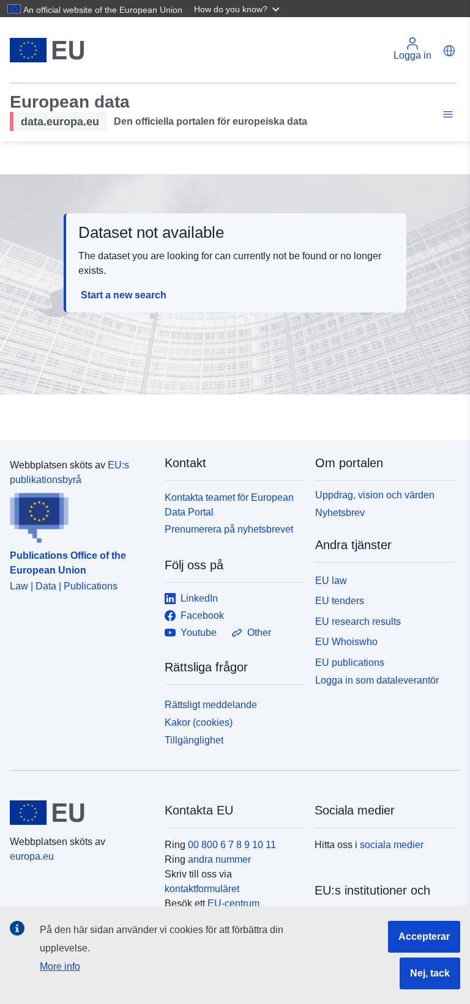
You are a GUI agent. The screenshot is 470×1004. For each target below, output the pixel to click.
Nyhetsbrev (340, 513)
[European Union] (80, 812)
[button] (238, 8)
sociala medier (391, 845)
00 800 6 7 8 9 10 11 (232, 845)
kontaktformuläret (202, 889)
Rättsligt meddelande (211, 704)
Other (259, 632)
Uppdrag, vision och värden (375, 495)
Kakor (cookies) (199, 722)
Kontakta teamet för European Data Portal (229, 504)
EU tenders (339, 601)
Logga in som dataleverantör (377, 680)
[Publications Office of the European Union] (80, 515)
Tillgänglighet (194, 740)
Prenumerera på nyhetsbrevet (229, 529)
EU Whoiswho (346, 642)
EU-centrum (233, 903)
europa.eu (32, 856)
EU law (331, 580)
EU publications (349, 662)
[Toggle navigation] (446, 114)
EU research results (358, 621)
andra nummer (219, 859)
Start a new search (123, 295)
